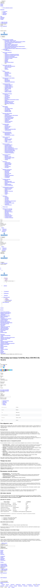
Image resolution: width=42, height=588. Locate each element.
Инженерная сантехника (5, 315)
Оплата (4, 403)
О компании (5, 11)
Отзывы (4, 12)
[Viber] (7, 370)
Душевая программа (4, 327)
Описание (4, 401)
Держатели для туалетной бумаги (6, 341)
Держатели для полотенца (5, 338)
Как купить (5, 402)
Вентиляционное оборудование (6, 322)
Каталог (1, 550)
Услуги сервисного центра (8, 7)
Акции (1, 551)
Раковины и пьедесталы (4, 313)
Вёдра (1, 340)
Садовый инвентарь (4, 319)
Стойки (1, 336)
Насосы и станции (3, 320)
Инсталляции (2, 324)
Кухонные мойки (3, 332)
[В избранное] (2, 366)
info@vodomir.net (3, 26)
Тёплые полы (2, 330)
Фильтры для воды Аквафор (5, 312)
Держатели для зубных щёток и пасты (7, 337)
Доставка (4, 404)
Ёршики (2, 348)
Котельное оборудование (5, 321)
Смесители (2, 325)
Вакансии (4, 14)
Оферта (1, 583)
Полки (1, 350)
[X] (5, 370)
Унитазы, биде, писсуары (5, 326)
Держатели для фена (4, 342)
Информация (2, 560)
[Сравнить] (2, 367)
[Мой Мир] (4, 370)
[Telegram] (11, 370)
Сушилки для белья (4, 349)
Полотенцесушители (4, 329)
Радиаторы (2, 317)
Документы (5, 13)
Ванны (1, 331)
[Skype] (10, 370)
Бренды (1, 552)
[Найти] (1, 226)
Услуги (1, 553)
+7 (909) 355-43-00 (3, 22)
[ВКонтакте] (1, 370)
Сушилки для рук (3, 339)
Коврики (2, 347)
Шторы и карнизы (3, 346)
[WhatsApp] (8, 370)
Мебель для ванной (4, 316)
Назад (6, 278)
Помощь (2, 562)
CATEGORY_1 (3, 314)
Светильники (2, 353)
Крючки (1, 352)
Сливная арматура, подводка (5, 318)
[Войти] (0, 266)
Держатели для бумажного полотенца (7, 343)
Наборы (1, 345)
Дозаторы (2, 351)
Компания (2, 554)
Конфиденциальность (4, 582)
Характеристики (6, 400)
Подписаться (3, 547)
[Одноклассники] (2, 370)
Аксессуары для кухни (4, 323)
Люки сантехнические (4, 328)
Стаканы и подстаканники (5, 335)
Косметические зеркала (4, 344)
